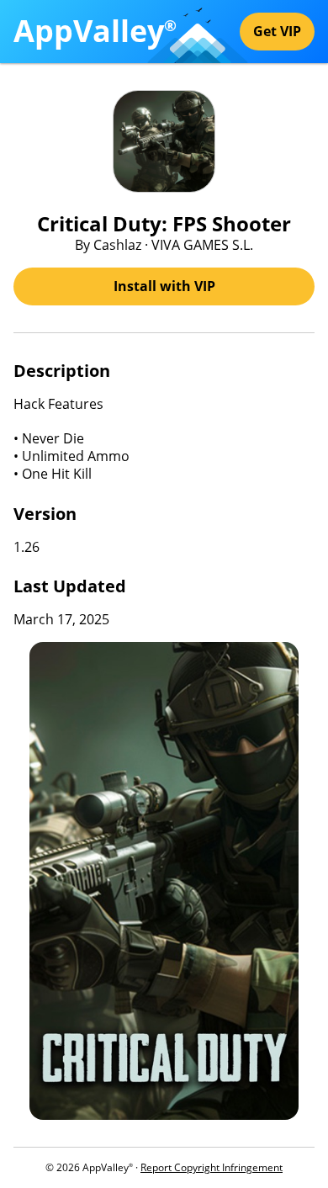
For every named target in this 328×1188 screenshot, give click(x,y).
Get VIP (277, 31)
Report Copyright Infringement (211, 1167)
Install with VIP (164, 286)
